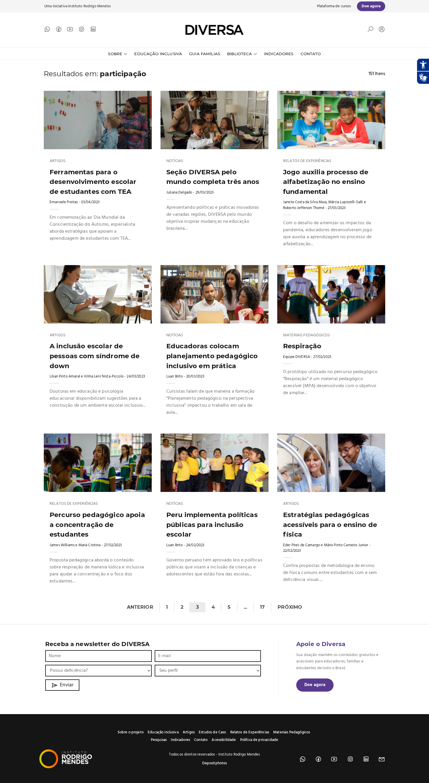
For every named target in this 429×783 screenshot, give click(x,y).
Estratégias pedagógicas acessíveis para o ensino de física (330, 524)
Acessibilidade (224, 740)
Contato (311, 53)
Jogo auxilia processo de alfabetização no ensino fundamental (326, 182)
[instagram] (81, 30)
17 (262, 607)
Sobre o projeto (131, 732)
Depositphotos (214, 763)
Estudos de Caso (212, 732)
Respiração (302, 346)
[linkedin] (93, 30)
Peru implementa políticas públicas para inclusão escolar (212, 524)
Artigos (57, 161)
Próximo (290, 607)
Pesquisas (159, 740)
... (245, 607)
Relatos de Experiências (307, 161)
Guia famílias (204, 53)
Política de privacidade (259, 740)
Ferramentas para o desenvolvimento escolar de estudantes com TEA (93, 182)
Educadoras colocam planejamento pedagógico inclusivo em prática (212, 356)
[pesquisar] (370, 30)
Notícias (174, 161)
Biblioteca (239, 53)
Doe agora (314, 684)
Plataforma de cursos (334, 6)
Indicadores (279, 53)
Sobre (115, 53)
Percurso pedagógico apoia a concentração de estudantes (97, 524)
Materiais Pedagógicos (306, 335)
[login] (380, 29)
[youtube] (70, 30)
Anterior (140, 607)
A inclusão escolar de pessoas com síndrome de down (94, 356)
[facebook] (58, 30)
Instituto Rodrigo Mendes (89, 6)
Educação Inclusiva (158, 53)
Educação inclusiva (163, 732)
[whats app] (47, 30)
